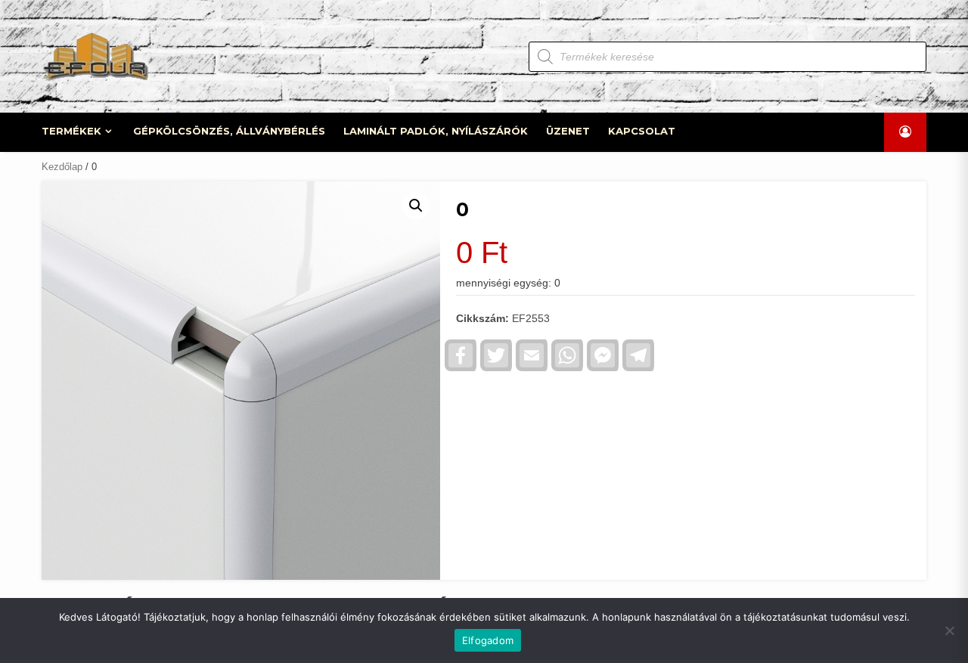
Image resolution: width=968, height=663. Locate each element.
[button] (416, 205)
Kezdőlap (62, 166)
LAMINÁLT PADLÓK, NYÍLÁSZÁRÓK (435, 131)
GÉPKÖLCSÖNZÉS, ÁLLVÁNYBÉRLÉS (229, 131)
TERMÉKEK (71, 131)
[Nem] (949, 630)
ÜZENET (568, 131)
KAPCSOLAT (641, 131)
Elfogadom (487, 640)
